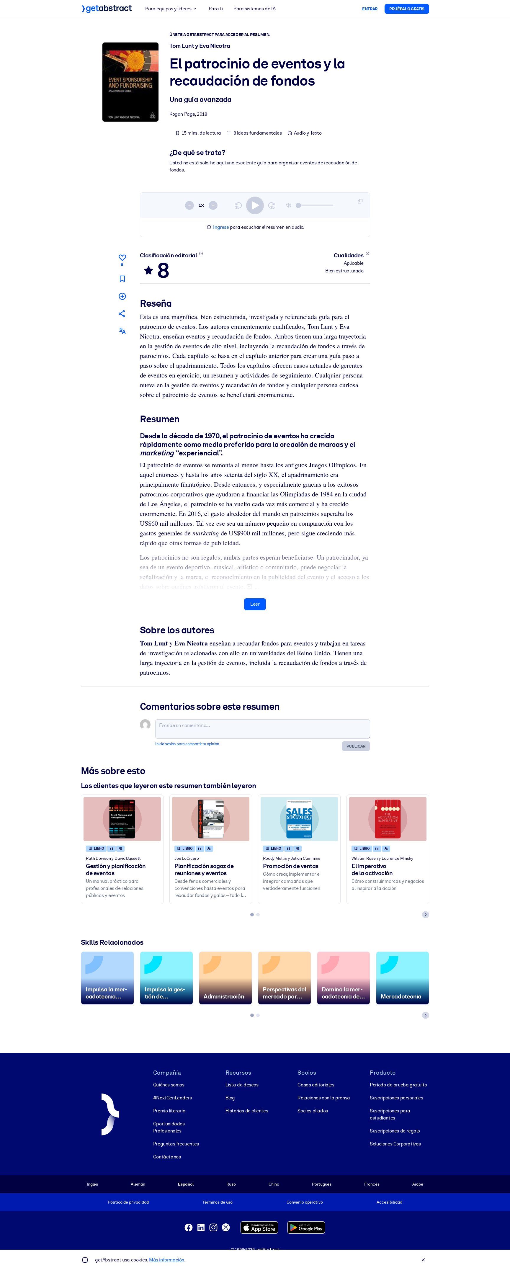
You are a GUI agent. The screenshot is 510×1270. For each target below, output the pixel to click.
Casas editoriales (316, 1085)
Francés (371, 1184)
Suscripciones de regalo (395, 1131)
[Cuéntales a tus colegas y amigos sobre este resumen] (122, 313)
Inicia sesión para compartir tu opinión (187, 744)
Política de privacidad (128, 1202)
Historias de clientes (246, 1111)
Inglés (92, 1184)
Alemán (138, 1184)
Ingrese (221, 227)
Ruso (231, 1184)
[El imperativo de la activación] (387, 819)
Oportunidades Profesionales (169, 1127)
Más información (166, 1260)
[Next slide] (425, 914)
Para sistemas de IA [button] (254, 9)
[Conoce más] (201, 253)
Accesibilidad (389, 1202)
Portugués (321, 1184)
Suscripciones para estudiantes (390, 1114)
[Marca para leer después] (122, 278)
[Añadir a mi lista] (122, 296)
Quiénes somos (168, 1085)
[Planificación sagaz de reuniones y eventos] (210, 819)
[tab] (252, 914)
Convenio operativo (305, 1202)
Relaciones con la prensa (324, 1098)
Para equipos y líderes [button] (168, 9)
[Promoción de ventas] (299, 819)
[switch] (255, 205)
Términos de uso (217, 1202)
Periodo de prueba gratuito (398, 1085)
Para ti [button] (216, 9)
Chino (274, 1184)
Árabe (417, 1184)
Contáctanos (167, 1157)
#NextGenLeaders (172, 1098)
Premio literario (169, 1111)
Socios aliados (313, 1111)
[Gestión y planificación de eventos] (122, 819)
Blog (230, 1098)
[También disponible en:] (122, 331)
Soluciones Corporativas (395, 1144)
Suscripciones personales (396, 1098)
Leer (254, 604)
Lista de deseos (242, 1085)
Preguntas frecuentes (176, 1144)
